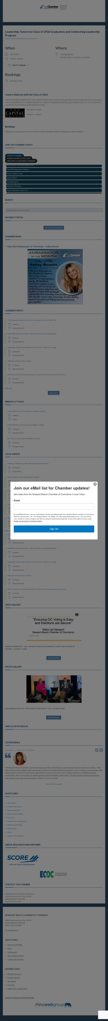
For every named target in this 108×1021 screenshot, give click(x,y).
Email (17, 500)
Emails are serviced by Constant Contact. (28, 521)
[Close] (95, 484)
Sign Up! (54, 529)
